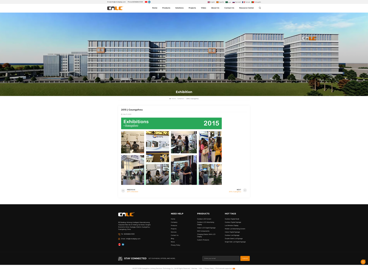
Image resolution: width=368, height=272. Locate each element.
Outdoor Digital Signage (233, 222)
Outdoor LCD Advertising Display (205, 223)
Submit (245, 258)
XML (200, 268)
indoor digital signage (232, 232)
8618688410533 (137, 2)
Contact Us (229, 8)
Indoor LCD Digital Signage (206, 228)
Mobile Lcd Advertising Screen (235, 229)
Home (154, 8)
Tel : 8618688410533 (128, 234)
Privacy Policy (175, 245)
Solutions (179, 8)
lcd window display (231, 225)
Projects (192, 8)
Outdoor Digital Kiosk (232, 219)
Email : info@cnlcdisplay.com (130, 239)
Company (174, 222)
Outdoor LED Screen (204, 219)
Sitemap (194, 268)
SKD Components (203, 231)
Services (173, 232)
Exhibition (181, 99)
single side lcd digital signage (235, 242)
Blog (172, 238)
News (173, 242)
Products (166, 8)
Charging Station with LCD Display (206, 235)
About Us (215, 8)
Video (203, 8)
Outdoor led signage (232, 235)
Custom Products (203, 240)
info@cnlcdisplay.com (118, 2)
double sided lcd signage (234, 238)
